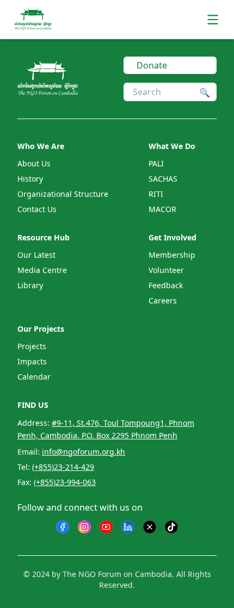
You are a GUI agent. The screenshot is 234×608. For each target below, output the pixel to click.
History (30, 178)
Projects (31, 346)
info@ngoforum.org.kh (83, 451)
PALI (156, 163)
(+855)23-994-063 (65, 482)
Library (30, 285)
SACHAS (163, 178)
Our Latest (36, 255)
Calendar (34, 376)
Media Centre (42, 270)
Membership (172, 255)
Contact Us (37, 209)
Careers (163, 300)
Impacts (32, 361)
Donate (152, 65)
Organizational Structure (62, 194)
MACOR (162, 209)
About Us (34, 163)
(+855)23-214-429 (63, 467)
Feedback (166, 285)
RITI (156, 194)
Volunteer (166, 270)
